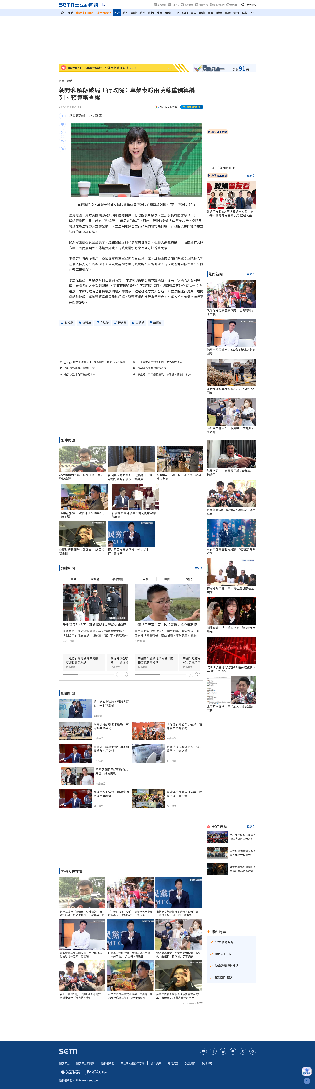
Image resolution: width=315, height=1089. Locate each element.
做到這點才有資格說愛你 (78, 368)
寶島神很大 (219, 4)
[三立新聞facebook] (213, 1051)
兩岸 (202, 13)
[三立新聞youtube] (203, 1051)
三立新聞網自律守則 (132, 1063)
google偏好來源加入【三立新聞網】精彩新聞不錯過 (94, 362)
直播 (151, 13)
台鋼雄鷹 (117, 579)
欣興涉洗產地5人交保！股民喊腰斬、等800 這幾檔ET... (231, 669)
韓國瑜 (179, 215)
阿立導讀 (203, 4)
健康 (185, 13)
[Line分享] (62, 124)
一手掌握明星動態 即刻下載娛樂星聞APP (161, 362)
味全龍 (95, 579)
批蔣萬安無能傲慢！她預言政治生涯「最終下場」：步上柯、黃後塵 (129, 954)
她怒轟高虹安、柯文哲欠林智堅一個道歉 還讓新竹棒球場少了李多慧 (178, 954)
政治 (117, 13)
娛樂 (168, 13)
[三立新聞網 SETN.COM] (62, 12)
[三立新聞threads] (253, 1051)
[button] (243, 4)
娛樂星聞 (162, 4)
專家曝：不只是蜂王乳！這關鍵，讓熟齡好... (163, 374)
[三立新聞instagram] (223, 1051)
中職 (73, 579)
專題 (228, 13)
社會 (159, 13)
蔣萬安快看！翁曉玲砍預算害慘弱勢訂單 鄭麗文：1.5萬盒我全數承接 (178, 995)
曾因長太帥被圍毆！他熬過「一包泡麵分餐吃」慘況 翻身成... (130, 477)
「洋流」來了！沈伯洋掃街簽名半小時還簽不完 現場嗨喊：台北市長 (130, 913)
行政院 (86, 204)
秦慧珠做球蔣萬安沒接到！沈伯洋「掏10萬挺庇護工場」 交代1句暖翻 (130, 995)
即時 (71, 13)
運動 (211, 13)
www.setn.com (91, 1080)
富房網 (233, 4)
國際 (194, 13)
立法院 (118, 204)
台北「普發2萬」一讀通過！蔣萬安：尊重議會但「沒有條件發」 (81, 995)
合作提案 (156, 1063)
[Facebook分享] (62, 116)
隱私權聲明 (107, 1063)
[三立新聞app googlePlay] (96, 1072)
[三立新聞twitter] (243, 1051)
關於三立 (64, 1063)
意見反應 (173, 1063)
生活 (176, 13)
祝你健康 (188, 4)
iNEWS (175, 4)
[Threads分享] (62, 132)
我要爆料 (190, 1063)
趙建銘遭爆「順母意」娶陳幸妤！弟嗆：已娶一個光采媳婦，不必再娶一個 (82, 913)
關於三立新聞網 (85, 1063)
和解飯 (110, 220)
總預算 (126, 215)
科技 (245, 13)
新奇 (236, 13)
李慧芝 (177, 220)
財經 (219, 13)
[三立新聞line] (233, 1051)
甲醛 (145, 579)
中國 (167, 579)
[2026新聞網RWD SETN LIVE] (104, 4)
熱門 (125, 13)
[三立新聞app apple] (70, 1072)
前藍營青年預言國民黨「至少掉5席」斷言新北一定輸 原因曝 (81, 954)
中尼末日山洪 (85, 13)
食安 (189, 579)
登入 (253, 4)
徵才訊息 (207, 1063)
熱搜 (142, 13)
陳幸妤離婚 (103, 13)
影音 (134, 13)
